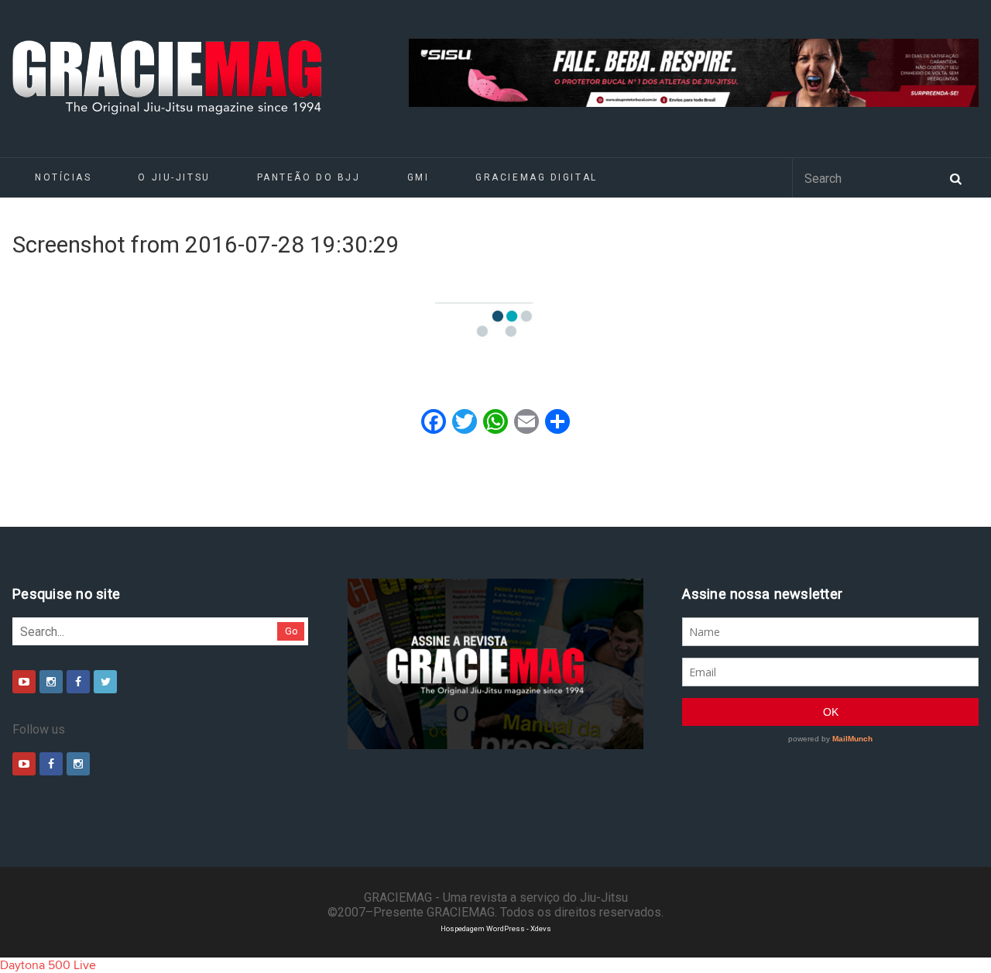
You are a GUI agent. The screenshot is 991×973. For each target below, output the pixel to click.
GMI (418, 177)
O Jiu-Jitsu (174, 177)
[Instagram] (51, 681)
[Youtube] (24, 681)
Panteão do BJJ (309, 177)
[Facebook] (78, 681)
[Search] (955, 177)
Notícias (63, 177)
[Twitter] (105, 681)
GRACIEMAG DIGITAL (536, 177)
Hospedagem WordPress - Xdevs (496, 928)
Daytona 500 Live (48, 965)
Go (291, 631)
